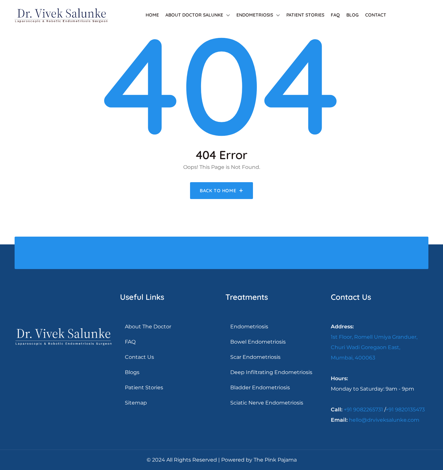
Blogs (132, 372)
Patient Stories (305, 15)
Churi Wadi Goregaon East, (365, 347)
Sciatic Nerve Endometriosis (266, 403)
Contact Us (139, 357)
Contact (375, 15)
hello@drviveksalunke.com (384, 420)
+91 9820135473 (405, 409)
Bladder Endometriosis (260, 387)
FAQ (335, 15)
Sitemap (136, 403)
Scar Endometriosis (255, 357)
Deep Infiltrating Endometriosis (271, 372)
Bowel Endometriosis (258, 342)
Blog (352, 15)
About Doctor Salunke (194, 15)
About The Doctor (148, 326)
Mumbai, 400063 (353, 358)
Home (152, 15)
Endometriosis (254, 15)
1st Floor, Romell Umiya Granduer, (374, 337)
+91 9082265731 (363, 409)
